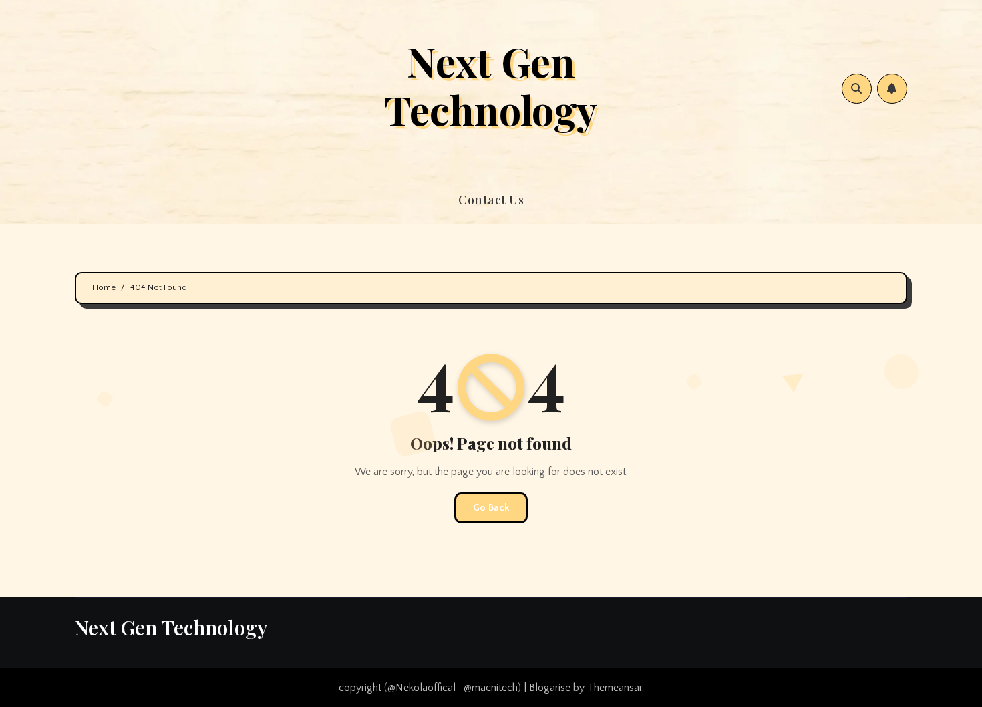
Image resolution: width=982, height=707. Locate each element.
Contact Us (491, 200)
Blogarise (549, 688)
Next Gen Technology (490, 85)
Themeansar (614, 688)
